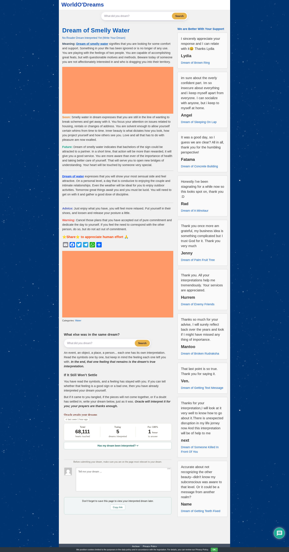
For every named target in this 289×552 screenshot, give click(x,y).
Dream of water (73, 176)
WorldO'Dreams (82, 4)
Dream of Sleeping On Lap (199, 122)
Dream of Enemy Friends (197, 304)
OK (214, 549)
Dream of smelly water (92, 43)
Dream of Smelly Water (96, 30)
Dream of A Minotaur (194, 210)
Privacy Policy (150, 546)
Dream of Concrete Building (199, 166)
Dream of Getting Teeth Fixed (200, 511)
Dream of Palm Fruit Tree (198, 260)
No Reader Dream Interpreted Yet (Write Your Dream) (93, 37)
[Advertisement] (117, 90)
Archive (135, 546)
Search (179, 16)
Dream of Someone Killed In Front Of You (200, 449)
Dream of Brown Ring (195, 62)
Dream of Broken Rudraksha (200, 353)
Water (78, 320)
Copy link (118, 507)
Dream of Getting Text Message (202, 388)
